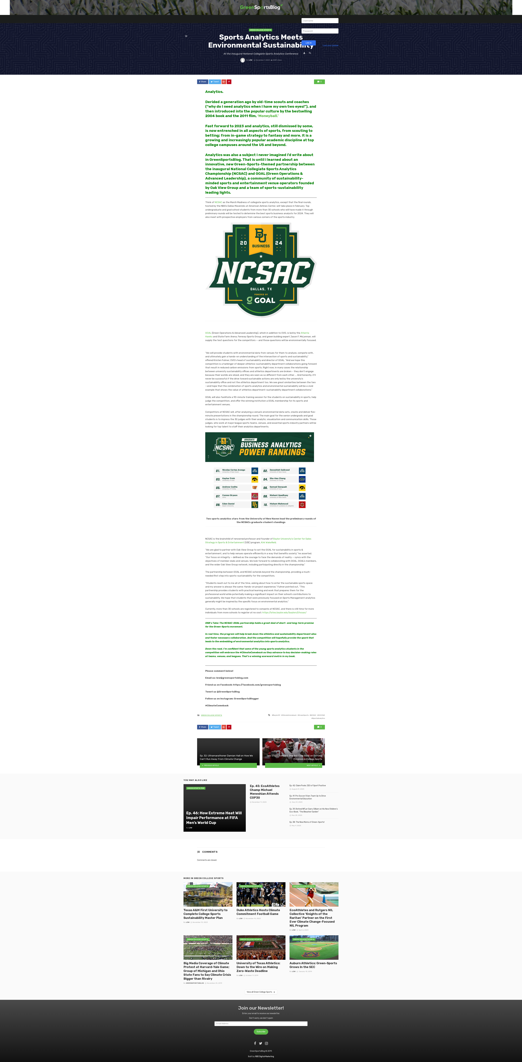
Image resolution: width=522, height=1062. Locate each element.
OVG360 (321, 715)
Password (306, 26)
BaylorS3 (276, 715)
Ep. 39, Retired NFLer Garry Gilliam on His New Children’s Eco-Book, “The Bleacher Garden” (314, 810)
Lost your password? (333, 45)
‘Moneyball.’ (268, 116)
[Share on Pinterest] (229, 81)
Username (307, 16)
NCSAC (218, 202)
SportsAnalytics (319, 718)
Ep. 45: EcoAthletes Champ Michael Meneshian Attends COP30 (264, 791)
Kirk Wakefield (268, 542)
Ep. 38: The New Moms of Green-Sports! (307, 822)
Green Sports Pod (195, 788)
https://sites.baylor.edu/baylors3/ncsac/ (284, 612)
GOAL (208, 333)
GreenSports (304, 715)
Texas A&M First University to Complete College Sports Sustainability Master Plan (206, 914)
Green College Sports (211, 715)
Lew (250, 60)
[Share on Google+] (224, 81)
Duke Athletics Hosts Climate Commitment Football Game (258, 912)
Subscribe (261, 1031)
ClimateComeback (289, 715)
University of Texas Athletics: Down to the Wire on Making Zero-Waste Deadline (258, 967)
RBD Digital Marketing (264, 1056)
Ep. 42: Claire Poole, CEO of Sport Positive (308, 785)
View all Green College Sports (259, 992)
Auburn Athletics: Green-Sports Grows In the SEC (313, 965)
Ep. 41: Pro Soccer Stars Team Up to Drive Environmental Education (308, 797)
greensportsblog (195, 983)
